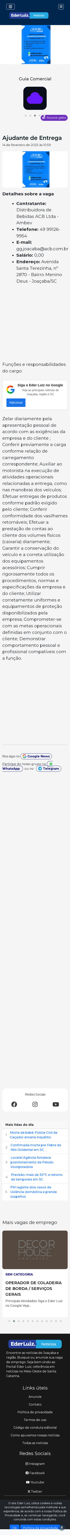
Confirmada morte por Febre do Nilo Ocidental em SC (35, 1147)
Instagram (36, 1464)
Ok (14, 1528)
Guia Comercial (35, 78)
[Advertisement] (35, 323)
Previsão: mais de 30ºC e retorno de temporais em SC (37, 1177)
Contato (35, 1404)
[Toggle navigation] (10, 7)
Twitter (36, 1491)
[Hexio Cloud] (35, 98)
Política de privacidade (35, 1412)
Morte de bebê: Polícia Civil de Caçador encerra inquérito (33, 1135)
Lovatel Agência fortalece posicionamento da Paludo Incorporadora (31, 1162)
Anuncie (35, 1397)
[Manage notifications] (62, 1527)
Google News (38, 756)
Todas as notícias (35, 1443)
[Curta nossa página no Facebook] (14, 1104)
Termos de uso (35, 1420)
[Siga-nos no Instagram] (35, 1104)
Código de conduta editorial (35, 1427)
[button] (25, 116)
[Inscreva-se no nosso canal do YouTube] (55, 1104)
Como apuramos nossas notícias (35, 1435)
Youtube (37, 1482)
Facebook (37, 1473)
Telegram (50, 768)
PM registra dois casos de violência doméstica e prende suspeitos (33, 1191)
